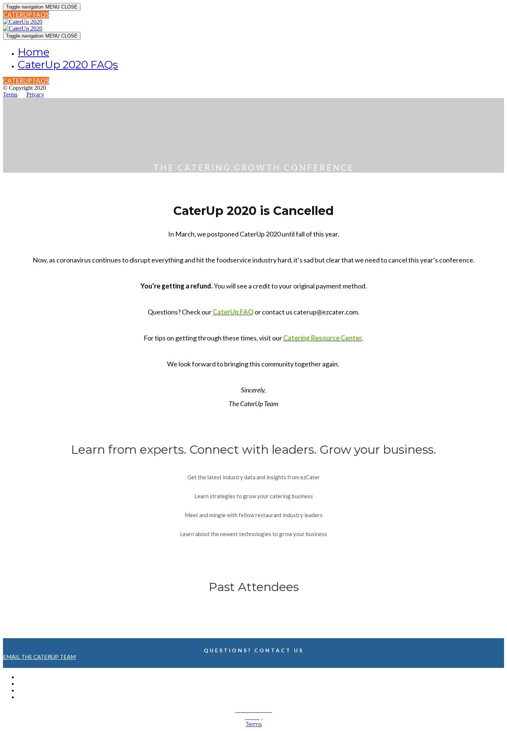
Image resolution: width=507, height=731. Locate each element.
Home (33, 52)
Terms (10, 94)
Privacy (35, 94)
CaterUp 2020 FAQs (68, 64)
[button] (26, 15)
